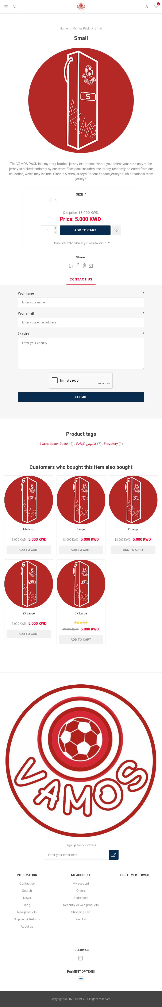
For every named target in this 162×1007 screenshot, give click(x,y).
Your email (26, 313)
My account (81, 883)
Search (27, 891)
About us (27, 926)
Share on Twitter (71, 265)
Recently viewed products (81, 905)
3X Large (81, 613)
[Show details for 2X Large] (28, 584)
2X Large (29, 613)
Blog (27, 905)
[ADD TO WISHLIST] (116, 230)
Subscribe (114, 855)
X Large (133, 529)
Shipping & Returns (27, 919)
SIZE (80, 194)
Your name (26, 293)
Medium (28, 529)
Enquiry (23, 334)
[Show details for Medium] (28, 500)
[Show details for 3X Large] (81, 584)
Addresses (80, 898)
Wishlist (81, 919)
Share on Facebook (78, 265)
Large (81, 529)
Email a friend (91, 265)
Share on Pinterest (84, 265)
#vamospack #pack (54, 444)
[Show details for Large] (81, 500)
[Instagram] (80, 958)
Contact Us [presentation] (81, 279)
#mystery (111, 444)
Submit (81, 397)
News (27, 898)
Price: (67, 219)
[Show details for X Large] (133, 500)
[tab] (81, 279)
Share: (81, 257)
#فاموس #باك (86, 444)
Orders (81, 891)
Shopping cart (80, 912)
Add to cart (85, 230)
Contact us (27, 883)
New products (27, 912)
